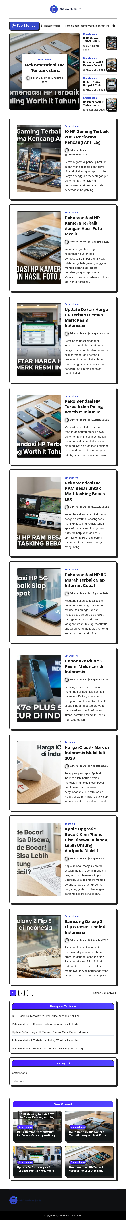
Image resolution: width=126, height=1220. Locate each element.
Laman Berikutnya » (105, 992)
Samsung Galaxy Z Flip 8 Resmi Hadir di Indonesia (86, 927)
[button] (74, 72)
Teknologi (70, 742)
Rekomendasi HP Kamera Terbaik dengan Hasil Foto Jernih (93, 67)
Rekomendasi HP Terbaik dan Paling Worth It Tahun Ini (93, 106)
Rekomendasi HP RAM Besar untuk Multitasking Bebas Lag (47, 1048)
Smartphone (44, 59)
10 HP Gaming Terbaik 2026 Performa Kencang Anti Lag (94, 42)
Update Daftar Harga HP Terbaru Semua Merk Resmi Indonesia (94, 87)
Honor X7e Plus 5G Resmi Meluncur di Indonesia (84, 666)
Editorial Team (39, 78)
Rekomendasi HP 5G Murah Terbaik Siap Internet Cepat (85, 580)
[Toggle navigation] (11, 9)
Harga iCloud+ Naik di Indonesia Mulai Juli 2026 (87, 753)
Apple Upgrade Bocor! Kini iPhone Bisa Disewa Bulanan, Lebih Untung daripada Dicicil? (86, 840)
